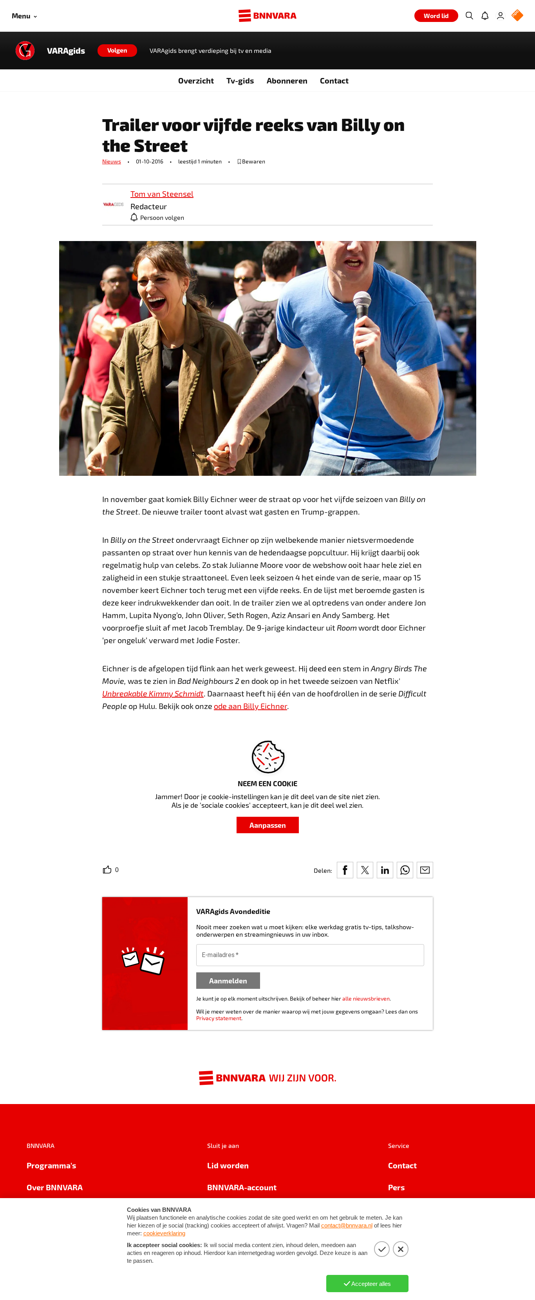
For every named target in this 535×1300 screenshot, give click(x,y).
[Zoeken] (469, 15)
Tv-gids (240, 80)
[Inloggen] (500, 15)
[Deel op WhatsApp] (405, 870)
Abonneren (287, 80)
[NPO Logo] (517, 15)
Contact (334, 80)
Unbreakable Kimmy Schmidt (153, 693)
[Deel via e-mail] (425, 870)
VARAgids (66, 50)
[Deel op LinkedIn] (385, 870)
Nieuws (111, 161)
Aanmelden (228, 980)
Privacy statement (218, 1018)
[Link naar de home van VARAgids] (25, 50)
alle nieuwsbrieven (366, 998)
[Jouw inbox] (485, 15)
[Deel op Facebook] (345, 870)
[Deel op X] (365, 870)
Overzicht (196, 80)
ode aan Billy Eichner (250, 706)
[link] (113, 204)
